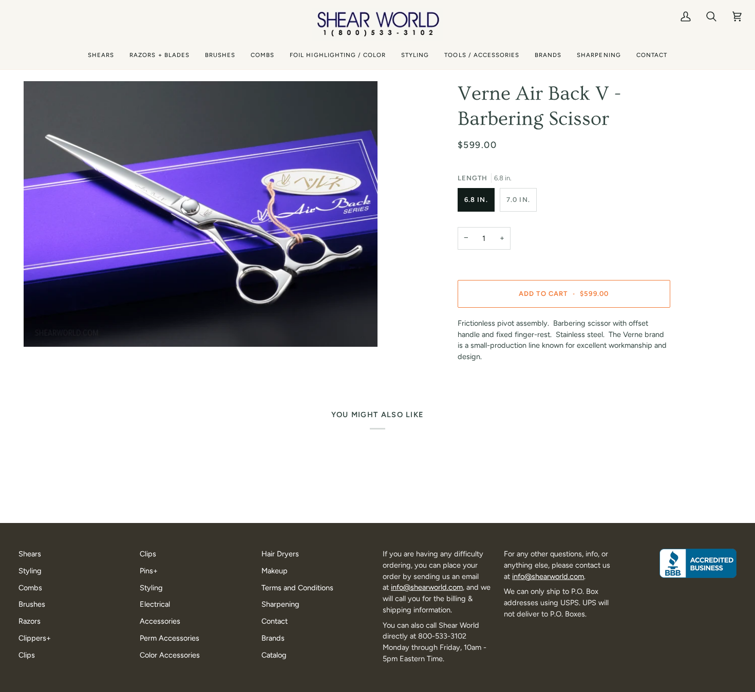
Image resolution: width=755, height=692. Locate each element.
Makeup (274, 570)
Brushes (31, 604)
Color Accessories (170, 655)
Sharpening (280, 604)
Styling (30, 570)
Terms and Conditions (297, 587)
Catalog (274, 655)
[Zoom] (201, 214)
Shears (29, 553)
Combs (30, 587)
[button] (101, 55)
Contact (274, 621)
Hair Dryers (280, 553)
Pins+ (149, 570)
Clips (26, 655)
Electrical (155, 604)
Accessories (160, 621)
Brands (273, 638)
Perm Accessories (169, 638)
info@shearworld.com (427, 587)
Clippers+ (34, 638)
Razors (29, 621)
